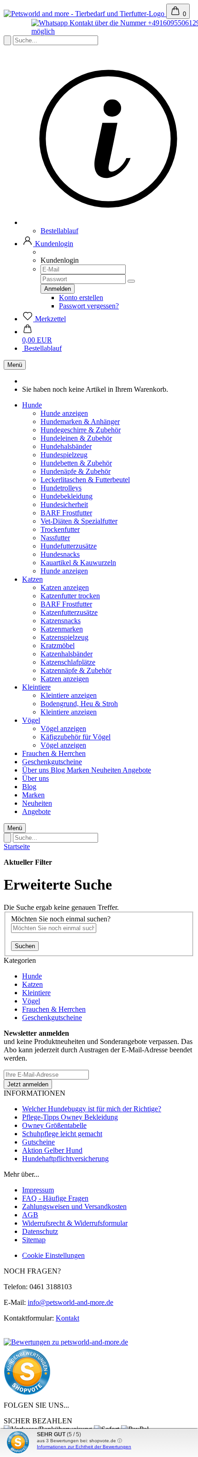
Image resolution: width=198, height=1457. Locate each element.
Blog (59, 770)
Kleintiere (36, 687)
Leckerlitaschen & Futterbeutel (85, 480)
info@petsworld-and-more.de (70, 1302)
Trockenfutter (60, 529)
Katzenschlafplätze (68, 662)
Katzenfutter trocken (70, 596)
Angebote (136, 770)
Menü (14, 364)
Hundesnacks (60, 554)
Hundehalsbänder (66, 446)
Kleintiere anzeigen (69, 695)
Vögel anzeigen (63, 728)
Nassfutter (55, 538)
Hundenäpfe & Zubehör (76, 471)
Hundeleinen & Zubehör (76, 438)
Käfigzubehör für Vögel (76, 737)
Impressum (38, 1190)
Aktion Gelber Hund (52, 1150)
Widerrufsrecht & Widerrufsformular (75, 1223)
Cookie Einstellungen (53, 1255)
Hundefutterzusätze (69, 546)
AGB (30, 1215)
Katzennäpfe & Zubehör (76, 670)
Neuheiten (106, 770)
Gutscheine (38, 1142)
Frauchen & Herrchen (54, 753)
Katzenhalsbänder (67, 654)
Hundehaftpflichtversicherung (65, 1158)
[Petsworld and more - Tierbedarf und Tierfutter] (85, 14)
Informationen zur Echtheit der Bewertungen (84, 1446)
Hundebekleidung (67, 496)
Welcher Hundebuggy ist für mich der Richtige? (91, 1109)
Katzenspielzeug (64, 637)
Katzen (32, 579)
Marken (79, 770)
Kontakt (67, 1318)
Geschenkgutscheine (52, 762)
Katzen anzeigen (65, 587)
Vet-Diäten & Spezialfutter (79, 521)
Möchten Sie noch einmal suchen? (61, 919)
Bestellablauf (59, 231)
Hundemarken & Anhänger (80, 421)
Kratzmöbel (58, 645)
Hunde (32, 405)
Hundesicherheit (64, 504)
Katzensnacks (61, 621)
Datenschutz (40, 1231)
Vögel (31, 720)
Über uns (36, 770)
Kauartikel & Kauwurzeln (78, 562)
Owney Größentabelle (54, 1125)
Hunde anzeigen (64, 413)
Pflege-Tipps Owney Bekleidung (70, 1117)
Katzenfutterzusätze (69, 612)
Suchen (25, 946)
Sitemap (34, 1240)
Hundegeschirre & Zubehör (81, 430)
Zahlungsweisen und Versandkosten (74, 1206)
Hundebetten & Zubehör (76, 463)
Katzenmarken (62, 629)
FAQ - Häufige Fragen (55, 1198)
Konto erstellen (81, 297)
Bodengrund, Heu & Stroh (79, 704)
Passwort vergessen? (89, 306)
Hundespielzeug (64, 455)
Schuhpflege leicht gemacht (62, 1134)
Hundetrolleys (61, 488)
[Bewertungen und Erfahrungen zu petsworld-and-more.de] (66, 1342)
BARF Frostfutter (66, 513)
